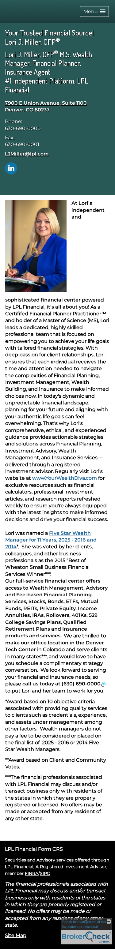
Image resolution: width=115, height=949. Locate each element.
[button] (94, 11)
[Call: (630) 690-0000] (103, 684)
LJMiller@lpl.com (27, 154)
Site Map (15, 935)
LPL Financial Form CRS (34, 849)
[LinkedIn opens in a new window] (11, 168)
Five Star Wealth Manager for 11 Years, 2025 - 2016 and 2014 (51, 540)
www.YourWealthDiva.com (64, 478)
